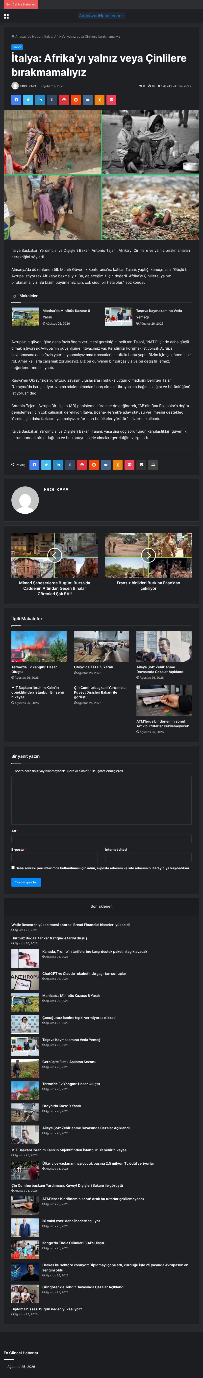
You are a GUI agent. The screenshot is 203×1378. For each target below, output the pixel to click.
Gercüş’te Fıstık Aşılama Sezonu (69, 1062)
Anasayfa (21, 36)
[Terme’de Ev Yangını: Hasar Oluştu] (39, 646)
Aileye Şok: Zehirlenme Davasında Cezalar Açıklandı (86, 1128)
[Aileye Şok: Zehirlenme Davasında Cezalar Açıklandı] (164, 646)
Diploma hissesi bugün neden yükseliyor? (46, 1309)
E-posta (18, 849)
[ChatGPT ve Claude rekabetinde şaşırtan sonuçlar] (25, 980)
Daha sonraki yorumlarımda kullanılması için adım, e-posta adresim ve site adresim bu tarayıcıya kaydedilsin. (103, 868)
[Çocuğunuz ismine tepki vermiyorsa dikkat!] (25, 1024)
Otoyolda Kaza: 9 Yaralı (93, 667)
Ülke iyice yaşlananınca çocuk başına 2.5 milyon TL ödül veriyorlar (98, 1163)
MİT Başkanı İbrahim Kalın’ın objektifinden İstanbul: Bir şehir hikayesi (37, 692)
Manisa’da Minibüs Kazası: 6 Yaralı (71, 995)
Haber (37, 36)
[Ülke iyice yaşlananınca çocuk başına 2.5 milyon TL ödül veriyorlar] (25, 1170)
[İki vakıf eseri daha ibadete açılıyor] (25, 1227)
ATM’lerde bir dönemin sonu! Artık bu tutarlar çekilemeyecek (93, 1199)
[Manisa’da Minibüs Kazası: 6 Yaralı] (25, 317)
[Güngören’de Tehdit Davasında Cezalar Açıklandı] (25, 1294)
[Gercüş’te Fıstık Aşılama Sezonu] (25, 1068)
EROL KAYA (28, 86)
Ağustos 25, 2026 (21, 1367)
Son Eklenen (102, 906)
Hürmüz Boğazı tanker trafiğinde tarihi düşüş (49, 938)
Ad (14, 831)
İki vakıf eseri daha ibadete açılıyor (71, 1221)
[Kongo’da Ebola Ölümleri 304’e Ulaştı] (25, 1249)
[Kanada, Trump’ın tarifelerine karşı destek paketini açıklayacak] (25, 958)
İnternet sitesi (116, 849)
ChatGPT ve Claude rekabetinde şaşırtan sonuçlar (84, 973)
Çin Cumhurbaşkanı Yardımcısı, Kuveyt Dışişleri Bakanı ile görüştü (100, 692)
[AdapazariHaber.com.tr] (101, 15)
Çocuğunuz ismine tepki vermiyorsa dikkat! (79, 1017)
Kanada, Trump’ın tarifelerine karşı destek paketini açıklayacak (94, 951)
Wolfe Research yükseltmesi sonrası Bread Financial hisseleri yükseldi (70, 925)
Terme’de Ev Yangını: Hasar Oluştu (71, 1084)
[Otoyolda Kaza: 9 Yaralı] (101, 646)
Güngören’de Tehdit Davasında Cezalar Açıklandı (83, 1287)
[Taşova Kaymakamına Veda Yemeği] (118, 317)
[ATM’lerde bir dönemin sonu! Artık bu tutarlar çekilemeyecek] (164, 700)
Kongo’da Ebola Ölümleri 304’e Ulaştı (73, 1243)
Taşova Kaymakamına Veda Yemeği (72, 1040)
